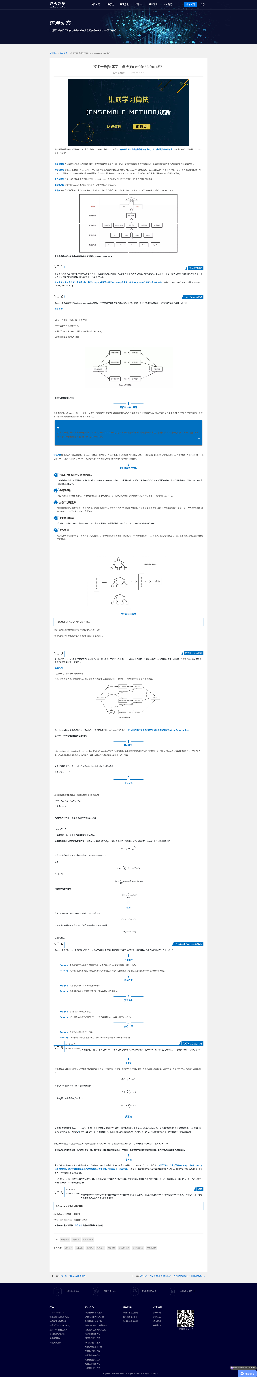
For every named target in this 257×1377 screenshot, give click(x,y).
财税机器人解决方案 (93, 1321)
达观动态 (53, 53)
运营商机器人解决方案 (94, 1316)
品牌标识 (157, 1325)
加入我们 (157, 1321)
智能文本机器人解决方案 (95, 1329)
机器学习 (76, 1240)
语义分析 (90, 1248)
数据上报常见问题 (130, 1312)
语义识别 (100, 1248)
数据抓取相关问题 (130, 1321)
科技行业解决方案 (92, 1355)
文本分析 (68, 1248)
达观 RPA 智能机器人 (58, 1329)
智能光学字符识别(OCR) (60, 1325)
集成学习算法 (88, 1240)
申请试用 (190, 4)
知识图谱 (111, 1248)
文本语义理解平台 (57, 1312)
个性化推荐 (136, 149)
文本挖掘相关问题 (130, 1316)
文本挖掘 (79, 1248)
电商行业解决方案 (92, 1359)
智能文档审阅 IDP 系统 (59, 1316)
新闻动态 (157, 1316)
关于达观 (157, 1312)
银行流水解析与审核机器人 (96, 1325)
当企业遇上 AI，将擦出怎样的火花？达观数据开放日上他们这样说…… (172, 1276)
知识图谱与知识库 (57, 1334)
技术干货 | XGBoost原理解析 (72, 1276)
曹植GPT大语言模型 (58, 1321)
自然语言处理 (138, 1248)
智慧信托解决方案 (92, 1342)
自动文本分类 (124, 1248)
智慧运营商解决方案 (93, 1346)
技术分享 (63, 53)
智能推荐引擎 (55, 1342)
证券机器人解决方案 (93, 1312)
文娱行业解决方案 (92, 1368)
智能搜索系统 (55, 1338)
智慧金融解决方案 (92, 1334)
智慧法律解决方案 (92, 1351)
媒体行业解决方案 (92, 1364)
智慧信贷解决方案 (92, 1338)
